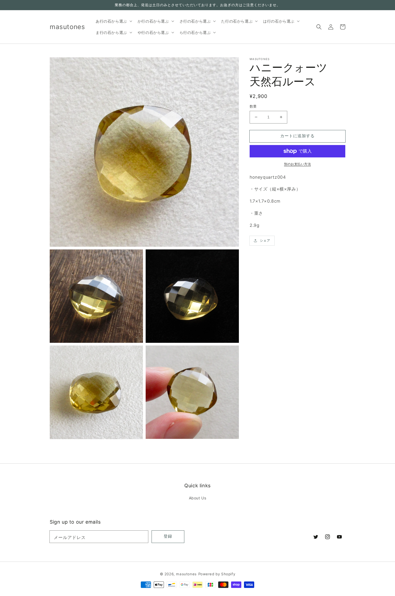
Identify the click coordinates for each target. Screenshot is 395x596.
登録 (168, 536)
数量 (253, 106)
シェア (265, 240)
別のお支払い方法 (297, 164)
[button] (319, 27)
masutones (186, 574)
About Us (197, 498)
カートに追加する (297, 135)
